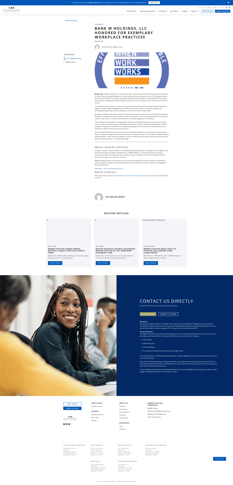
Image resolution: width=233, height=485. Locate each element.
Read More (55, 263)
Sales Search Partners (154, 417)
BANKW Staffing (152, 408)
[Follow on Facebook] (64, 424)
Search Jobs (154, 2)
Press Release (99, 24)
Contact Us (221, 7)
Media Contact (71, 62)
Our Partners (123, 409)
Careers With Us (124, 412)
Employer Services (97, 406)
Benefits (93, 420)
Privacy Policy (123, 418)
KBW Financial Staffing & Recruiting (159, 411)
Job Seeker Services (97, 414)
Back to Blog (71, 20)
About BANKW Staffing (73, 59)
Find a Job (201, 7)
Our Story (122, 406)
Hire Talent (208, 11)
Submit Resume (222, 11)
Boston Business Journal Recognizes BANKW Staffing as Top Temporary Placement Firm (115, 251)
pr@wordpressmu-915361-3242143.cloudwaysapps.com (132, 176)
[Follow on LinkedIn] (67, 424)
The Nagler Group (116, 47)
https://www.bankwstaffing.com (113, 168)
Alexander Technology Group (157, 414)
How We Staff (131, 11)
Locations (209, 7)
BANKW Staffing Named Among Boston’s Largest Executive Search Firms (66, 251)
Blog (214, 7)
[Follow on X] (69, 424)
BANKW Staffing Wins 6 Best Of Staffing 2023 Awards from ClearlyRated (160, 251)
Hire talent (148, 314)
